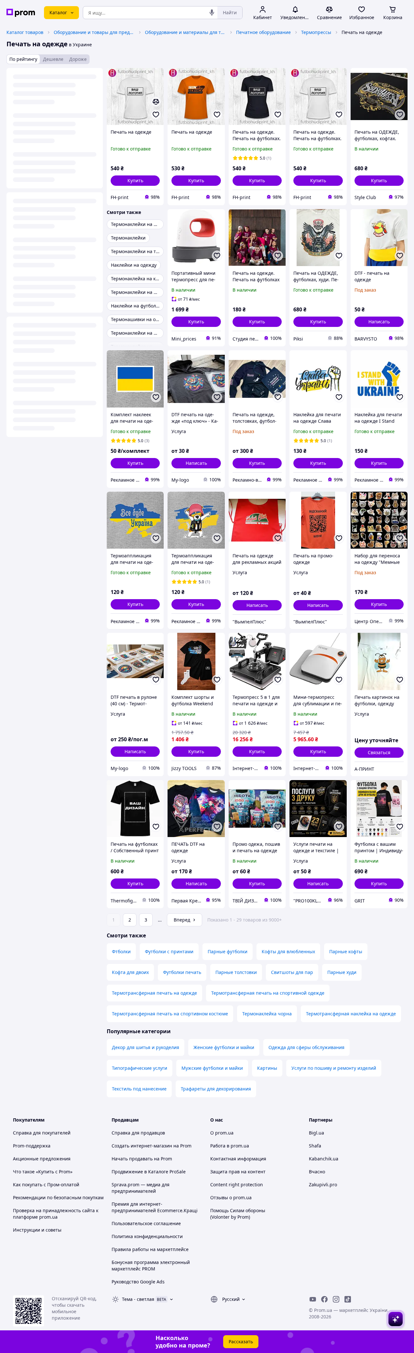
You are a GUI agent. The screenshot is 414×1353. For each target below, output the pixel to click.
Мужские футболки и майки (212, 1068)
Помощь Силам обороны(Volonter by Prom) (237, 1213)
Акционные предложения (42, 1159)
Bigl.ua (316, 1133)
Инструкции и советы (37, 1230)
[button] (135, 180)
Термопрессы (316, 32)
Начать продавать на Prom (142, 1159)
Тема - (138, 1299)
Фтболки (121, 951)
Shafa (315, 1146)
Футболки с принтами (169, 951)
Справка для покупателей (42, 1133)
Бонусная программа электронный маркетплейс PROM (151, 1265)
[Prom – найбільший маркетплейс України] (20, 13)
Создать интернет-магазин (142, 1146)
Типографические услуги (139, 1068)
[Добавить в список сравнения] (156, 101)
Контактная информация (238, 1159)
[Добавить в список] (156, 114)
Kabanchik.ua (323, 1159)
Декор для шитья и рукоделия (145, 1047)
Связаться (379, 752)
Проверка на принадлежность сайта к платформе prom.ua (55, 1213)
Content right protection (236, 1184)
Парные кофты (345, 951)
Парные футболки (227, 951)
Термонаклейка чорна (267, 1014)
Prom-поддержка (31, 1146)
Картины (267, 1068)
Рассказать (241, 1341)
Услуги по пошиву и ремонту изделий (333, 1068)
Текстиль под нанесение (139, 1089)
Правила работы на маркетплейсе (150, 1249)
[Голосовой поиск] (211, 12)
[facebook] (324, 1299)
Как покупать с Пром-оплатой (46, 1184)
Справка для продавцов (138, 1133)
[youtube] (313, 1299)
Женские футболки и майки (223, 1047)
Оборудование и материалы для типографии (185, 32)
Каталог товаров (24, 32)
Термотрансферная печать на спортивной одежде (267, 993)
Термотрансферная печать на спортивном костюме (170, 1014)
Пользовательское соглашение (146, 1223)
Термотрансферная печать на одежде (154, 993)
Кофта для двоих (130, 972)
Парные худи (341, 972)
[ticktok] (348, 1299)
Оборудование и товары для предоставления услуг (94, 32)
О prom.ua (222, 1133)
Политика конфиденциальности (147, 1236)
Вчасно (317, 1171)
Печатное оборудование (263, 32)
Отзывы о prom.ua (231, 1197)
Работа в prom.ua (229, 1146)
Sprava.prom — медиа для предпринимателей (140, 1187)
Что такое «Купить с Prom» (42, 1171)
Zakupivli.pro (323, 1184)
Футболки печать (182, 972)
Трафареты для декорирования (216, 1089)
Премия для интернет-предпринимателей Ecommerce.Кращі (155, 1207)
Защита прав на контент (238, 1171)
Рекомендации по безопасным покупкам (58, 1197)
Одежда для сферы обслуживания (306, 1047)
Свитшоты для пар (292, 972)
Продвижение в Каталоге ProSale (149, 1171)
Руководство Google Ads (138, 1282)
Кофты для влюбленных (288, 951)
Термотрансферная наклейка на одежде (351, 1014)
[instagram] (336, 1299)
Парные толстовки (236, 972)
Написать (379, 322)
